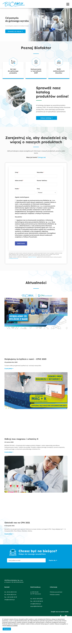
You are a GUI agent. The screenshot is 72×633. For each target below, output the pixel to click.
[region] (36, 24)
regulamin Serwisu (32, 257)
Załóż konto (21, 243)
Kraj (38, 188)
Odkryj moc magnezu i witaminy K (21, 439)
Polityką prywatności (13, 258)
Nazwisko (40, 172)
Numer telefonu (42, 180)
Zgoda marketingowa (22, 197)
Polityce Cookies (12, 625)
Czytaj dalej (8, 368)
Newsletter (18, 217)
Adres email (19, 180)
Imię (17, 172)
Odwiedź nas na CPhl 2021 (17, 522)
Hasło (17, 188)
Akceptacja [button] (7, 629)
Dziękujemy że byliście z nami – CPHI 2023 (25, 359)
